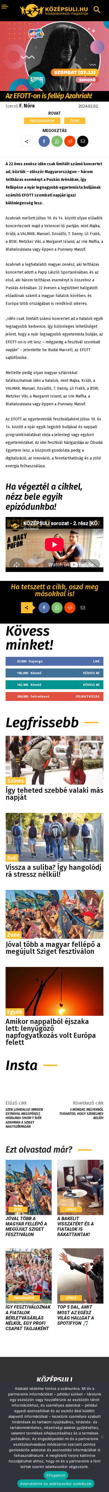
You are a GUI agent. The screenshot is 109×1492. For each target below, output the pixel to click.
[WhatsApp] (57, 141)
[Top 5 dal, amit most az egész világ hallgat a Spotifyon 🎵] (80, 1276)
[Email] (82, 141)
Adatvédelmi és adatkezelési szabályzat (56, 1483)
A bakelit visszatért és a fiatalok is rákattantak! (75, 1226)
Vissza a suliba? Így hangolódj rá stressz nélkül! (53, 871)
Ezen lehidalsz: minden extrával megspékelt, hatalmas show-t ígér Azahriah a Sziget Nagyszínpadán (24, 1118)
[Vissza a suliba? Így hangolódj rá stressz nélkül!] (54, 837)
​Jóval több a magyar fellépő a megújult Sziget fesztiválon (53, 948)
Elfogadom (55, 1475)
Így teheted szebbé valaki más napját (54, 794)
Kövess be (91, 673)
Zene (75, 120)
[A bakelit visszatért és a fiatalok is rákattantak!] (80, 1187)
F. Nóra (27, 106)
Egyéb (15, 1012)
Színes (15, 780)
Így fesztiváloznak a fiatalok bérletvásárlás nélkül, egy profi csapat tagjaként (28, 1317)
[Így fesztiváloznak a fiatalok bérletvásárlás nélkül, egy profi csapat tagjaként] (29, 1276)
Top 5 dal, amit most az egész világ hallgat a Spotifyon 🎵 (75, 1315)
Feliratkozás (87, 696)
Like (96, 661)
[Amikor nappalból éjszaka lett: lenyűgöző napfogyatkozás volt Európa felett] (54, 991)
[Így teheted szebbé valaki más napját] (54, 760)
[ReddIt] (69, 141)
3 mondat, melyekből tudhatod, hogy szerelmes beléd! (81, 1114)
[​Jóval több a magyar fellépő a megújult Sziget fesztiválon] (54, 914)
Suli (12, 857)
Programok (42, 120)
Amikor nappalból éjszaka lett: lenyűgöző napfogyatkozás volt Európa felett (51, 1032)
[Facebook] (44, 141)
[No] (102, 1437)
